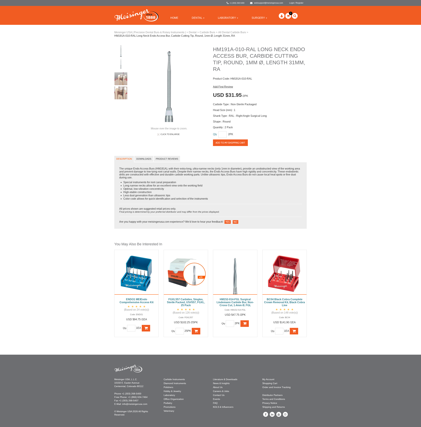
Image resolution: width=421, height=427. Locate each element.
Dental (197, 17)
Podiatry (168, 403)
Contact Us (218, 395)
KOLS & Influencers (223, 407)
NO (235, 221)
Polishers (168, 387)
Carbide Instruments (174, 379)
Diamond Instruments (175, 383)
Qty (215, 134)
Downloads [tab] (143, 159)
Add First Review (223, 86)
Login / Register (296, 3)
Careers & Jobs (221, 391)
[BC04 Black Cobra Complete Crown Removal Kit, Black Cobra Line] (284, 274)
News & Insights (221, 383)
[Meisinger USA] (136, 15)
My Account (268, 379)
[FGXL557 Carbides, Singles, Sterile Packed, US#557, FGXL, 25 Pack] (185, 274)
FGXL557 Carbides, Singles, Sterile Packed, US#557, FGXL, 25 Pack (186, 302)
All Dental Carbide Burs (232, 32)
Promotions (169, 407)
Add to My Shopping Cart (230, 142)
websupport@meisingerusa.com (268, 3)
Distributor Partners (272, 395)
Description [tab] (124, 159)
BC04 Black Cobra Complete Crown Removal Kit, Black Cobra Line (284, 302)
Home (174, 17)
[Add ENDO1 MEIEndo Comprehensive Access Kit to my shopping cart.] (146, 328)
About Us (218, 387)
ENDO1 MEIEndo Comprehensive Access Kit (136, 301)
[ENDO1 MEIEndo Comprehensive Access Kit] (136, 274)
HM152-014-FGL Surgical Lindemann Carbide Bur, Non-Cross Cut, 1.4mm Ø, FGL (235, 302)
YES (227, 221)
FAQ (215, 403)
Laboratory (227, 17)
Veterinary (169, 411)
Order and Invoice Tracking (276, 387)
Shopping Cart (269, 383)
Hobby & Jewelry (172, 391)
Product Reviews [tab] (167, 159)
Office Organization (174, 399)
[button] (288, 16)
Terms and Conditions (273, 399)
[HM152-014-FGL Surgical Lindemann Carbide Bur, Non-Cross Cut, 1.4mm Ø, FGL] (235, 274)
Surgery (258, 17)
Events (216, 399)
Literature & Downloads (225, 379)
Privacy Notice (269, 403)
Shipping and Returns (273, 407)
